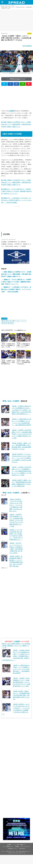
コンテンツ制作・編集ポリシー (19, 844)
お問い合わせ (22, 848)
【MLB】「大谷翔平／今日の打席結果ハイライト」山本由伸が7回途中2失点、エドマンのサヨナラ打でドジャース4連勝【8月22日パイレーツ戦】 (22, 434)
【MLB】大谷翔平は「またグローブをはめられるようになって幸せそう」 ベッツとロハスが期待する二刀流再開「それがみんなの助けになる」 (21, 458)
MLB (4, 320)
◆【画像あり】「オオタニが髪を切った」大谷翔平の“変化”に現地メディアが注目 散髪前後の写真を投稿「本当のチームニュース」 (16, 191)
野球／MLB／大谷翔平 (11, 401)
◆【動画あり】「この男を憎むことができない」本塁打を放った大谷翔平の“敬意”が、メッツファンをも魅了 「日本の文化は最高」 (16, 200)
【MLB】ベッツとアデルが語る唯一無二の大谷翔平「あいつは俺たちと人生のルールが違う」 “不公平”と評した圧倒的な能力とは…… (16, 534)
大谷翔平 (11, 111)
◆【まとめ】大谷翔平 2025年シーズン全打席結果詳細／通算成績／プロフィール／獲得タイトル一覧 (16, 645)
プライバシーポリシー (25, 846)
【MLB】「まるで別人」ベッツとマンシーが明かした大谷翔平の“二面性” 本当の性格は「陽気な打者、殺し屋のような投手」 (16, 548)
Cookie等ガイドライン (13, 848)
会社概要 (9, 844)
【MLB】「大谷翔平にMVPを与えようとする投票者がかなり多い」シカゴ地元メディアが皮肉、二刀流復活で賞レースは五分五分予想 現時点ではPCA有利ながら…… (22, 410)
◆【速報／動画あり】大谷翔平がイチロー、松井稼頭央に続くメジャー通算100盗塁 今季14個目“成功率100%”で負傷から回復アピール (16, 124)
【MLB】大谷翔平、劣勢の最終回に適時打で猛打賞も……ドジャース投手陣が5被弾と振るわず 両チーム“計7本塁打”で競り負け (16, 561)
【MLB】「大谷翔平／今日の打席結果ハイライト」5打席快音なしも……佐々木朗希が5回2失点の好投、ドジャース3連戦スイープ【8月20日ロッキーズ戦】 (21, 471)
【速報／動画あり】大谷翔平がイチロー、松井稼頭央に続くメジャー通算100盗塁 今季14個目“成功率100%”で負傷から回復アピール (16, 274)
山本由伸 (11, 323)
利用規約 (17, 846)
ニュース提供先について (8, 846)
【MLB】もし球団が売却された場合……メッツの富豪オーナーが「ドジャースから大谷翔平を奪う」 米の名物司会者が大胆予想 (21, 669)
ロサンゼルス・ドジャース (20, 320)
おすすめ (10, 320)
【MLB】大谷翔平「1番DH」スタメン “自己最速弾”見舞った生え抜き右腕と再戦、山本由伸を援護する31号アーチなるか (21, 695)
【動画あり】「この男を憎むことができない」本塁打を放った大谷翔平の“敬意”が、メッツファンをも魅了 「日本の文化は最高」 (16, 289)
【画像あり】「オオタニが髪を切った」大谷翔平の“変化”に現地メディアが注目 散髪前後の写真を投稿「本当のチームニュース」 (16, 282)
